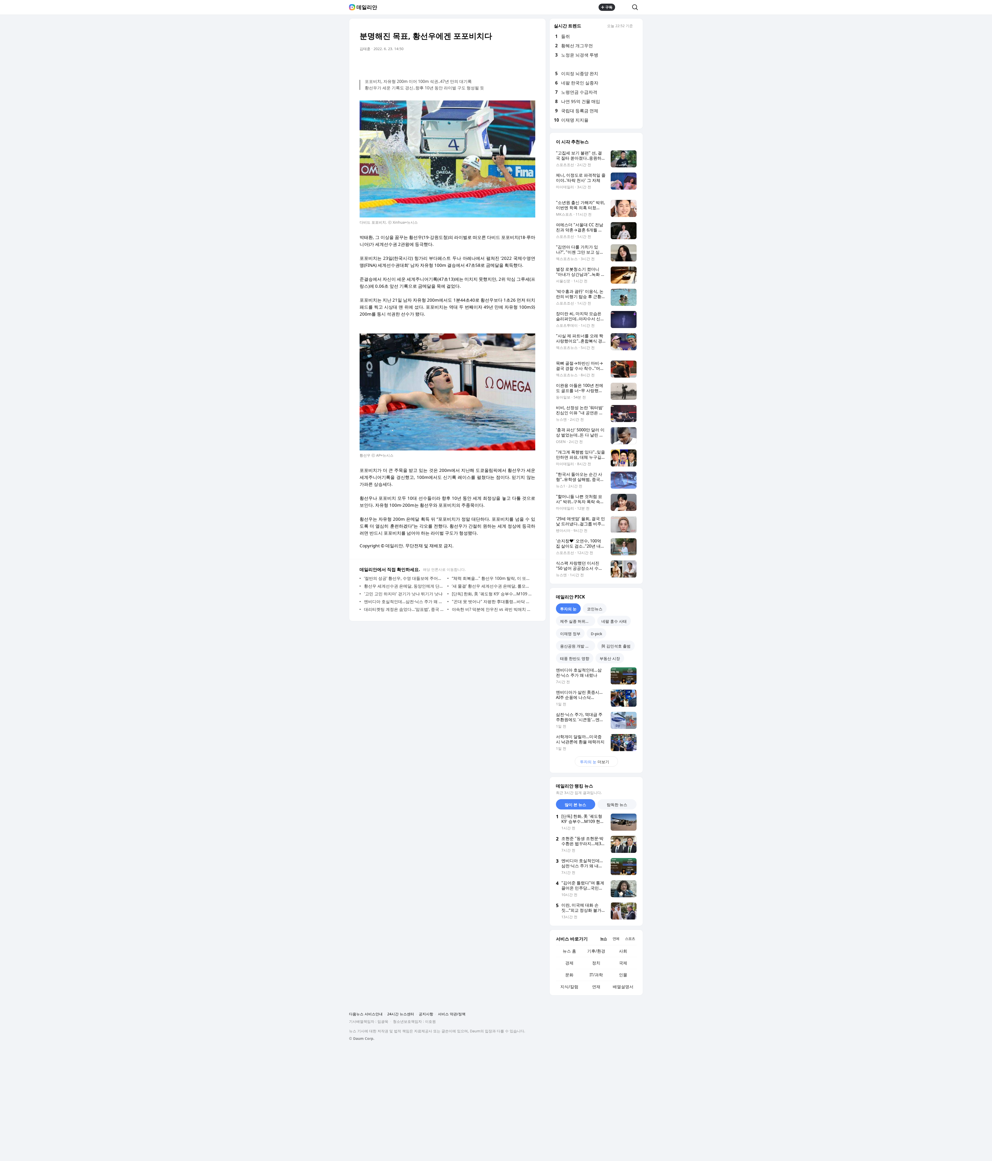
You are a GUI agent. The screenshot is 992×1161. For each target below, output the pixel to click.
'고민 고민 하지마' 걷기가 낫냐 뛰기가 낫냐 (403, 594)
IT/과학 (596, 975)
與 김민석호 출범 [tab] (616, 646)
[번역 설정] (509, 63)
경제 (569, 963)
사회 (623, 951)
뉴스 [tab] (603, 938)
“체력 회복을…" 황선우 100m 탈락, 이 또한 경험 (492, 578)
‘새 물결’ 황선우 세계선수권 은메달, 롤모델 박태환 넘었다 (492, 586)
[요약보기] (489, 63)
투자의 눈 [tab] (568, 608)
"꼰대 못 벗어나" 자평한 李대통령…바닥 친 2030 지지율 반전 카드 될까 (492, 601)
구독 (609, 7)
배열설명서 (623, 986)
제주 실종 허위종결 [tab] (576, 621)
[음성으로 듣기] (499, 63)
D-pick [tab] (596, 633)
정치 (596, 963)
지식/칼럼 (569, 986)
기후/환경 (596, 951)
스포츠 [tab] (630, 938)
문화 (569, 975)
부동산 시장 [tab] (610, 658)
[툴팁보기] (636, 26)
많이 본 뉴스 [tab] (575, 804)
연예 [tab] (616, 938)
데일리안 (367, 7)
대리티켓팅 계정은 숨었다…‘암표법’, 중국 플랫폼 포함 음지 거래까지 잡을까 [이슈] (404, 609)
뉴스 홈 (569, 951)
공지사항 (426, 1013)
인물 (623, 975)
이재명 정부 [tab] (570, 633)
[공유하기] (623, 7)
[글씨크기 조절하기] (520, 63)
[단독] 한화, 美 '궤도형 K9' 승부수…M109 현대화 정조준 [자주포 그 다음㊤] (492, 594)
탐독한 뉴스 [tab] (617, 804)
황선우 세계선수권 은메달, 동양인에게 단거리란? (404, 586)
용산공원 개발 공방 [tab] (576, 646)
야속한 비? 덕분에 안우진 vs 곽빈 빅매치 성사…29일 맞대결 (492, 609)
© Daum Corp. (361, 1038)
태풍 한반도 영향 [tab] (574, 658)
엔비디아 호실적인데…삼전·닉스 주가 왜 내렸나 (404, 601)
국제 (623, 963)
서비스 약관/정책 (452, 1013)
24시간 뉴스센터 (400, 1013)
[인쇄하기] (530, 63)
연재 (596, 986)
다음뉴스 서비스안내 (366, 1013)
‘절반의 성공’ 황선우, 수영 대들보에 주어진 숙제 (404, 578)
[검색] (636, 7)
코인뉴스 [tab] (594, 608)
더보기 (594, 761)
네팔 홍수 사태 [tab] (614, 621)
